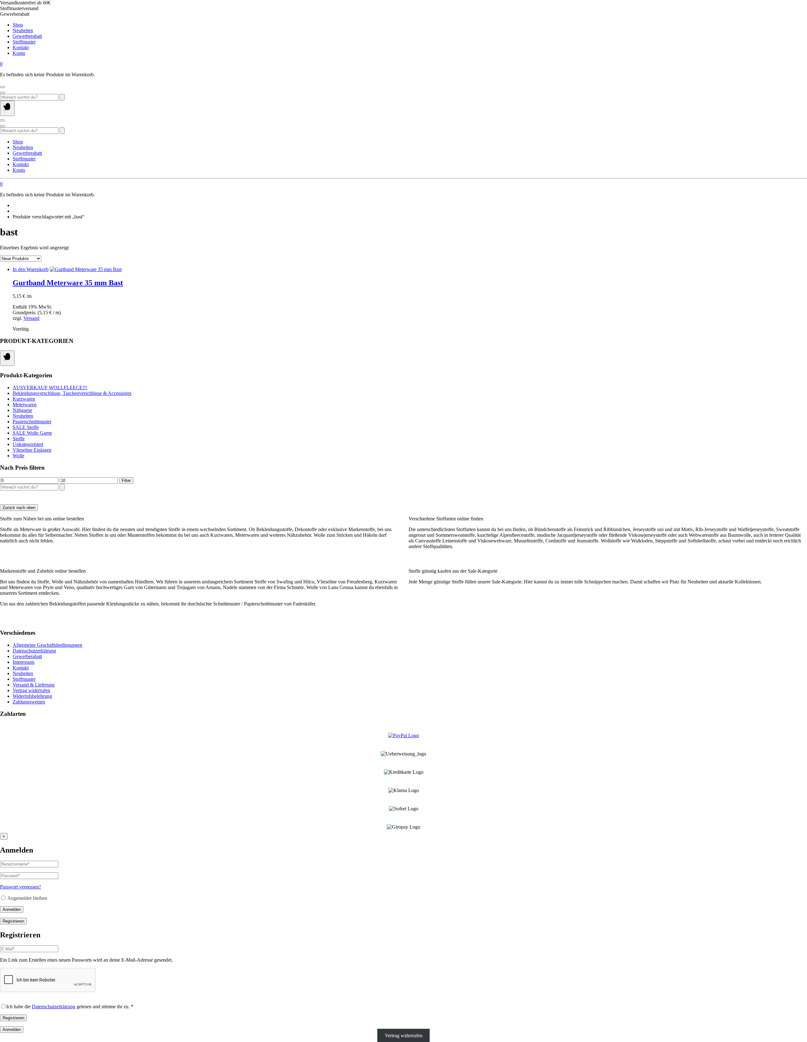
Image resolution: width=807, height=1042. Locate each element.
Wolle (18, 455)
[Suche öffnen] (2, 93)
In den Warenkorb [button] (31, 269)
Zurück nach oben (19, 507)
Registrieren (13, 921)
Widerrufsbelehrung (32, 696)
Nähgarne (22, 410)
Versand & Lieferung (34, 684)
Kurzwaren (24, 399)
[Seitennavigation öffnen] (7, 108)
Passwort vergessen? (20, 886)
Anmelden (12, 909)
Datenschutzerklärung (34, 650)
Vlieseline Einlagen (32, 450)
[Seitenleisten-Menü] (7, 358)
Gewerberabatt (27, 36)
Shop (18, 24)
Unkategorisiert (28, 444)
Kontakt (21, 47)
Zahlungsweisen (29, 701)
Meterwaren (25, 404)
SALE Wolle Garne (32, 433)
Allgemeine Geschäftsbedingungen (47, 645)
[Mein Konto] (2, 87)
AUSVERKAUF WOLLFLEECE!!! (50, 387)
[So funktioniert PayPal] (403, 735)
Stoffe (19, 438)
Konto (19, 53)
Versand (31, 318)
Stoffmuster (24, 41)
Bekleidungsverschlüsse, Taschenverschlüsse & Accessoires (72, 393)
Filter (126, 480)
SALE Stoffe (26, 427)
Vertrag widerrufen (31, 690)
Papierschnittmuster (32, 421)
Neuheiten (23, 30)
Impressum (23, 662)
